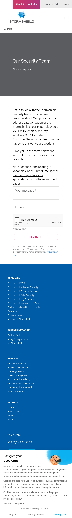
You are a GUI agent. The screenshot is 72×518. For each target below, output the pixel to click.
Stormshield (25, 4)
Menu (9, 29)
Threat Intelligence (17, 375)
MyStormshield (15, 343)
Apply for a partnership (19, 339)
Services (13, 358)
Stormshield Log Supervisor (22, 299)
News (10, 415)
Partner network (19, 330)
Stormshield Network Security (23, 287)
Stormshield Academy (19, 379)
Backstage (13, 411)
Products (14, 278)
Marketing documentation (21, 387)
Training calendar (16, 371)
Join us (46, 4)
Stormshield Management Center (25, 303)
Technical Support (17, 363)
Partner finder (15, 335)
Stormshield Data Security (21, 295)
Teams (11, 407)
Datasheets (13, 311)
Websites (12, 419)
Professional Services (19, 367)
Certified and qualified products (24, 307)
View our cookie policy (13, 503)
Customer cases (16, 315)
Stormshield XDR (16, 283)
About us (13, 402)
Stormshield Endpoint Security (23, 291)
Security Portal (15, 391)
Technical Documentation (21, 383)
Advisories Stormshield (19, 319)
